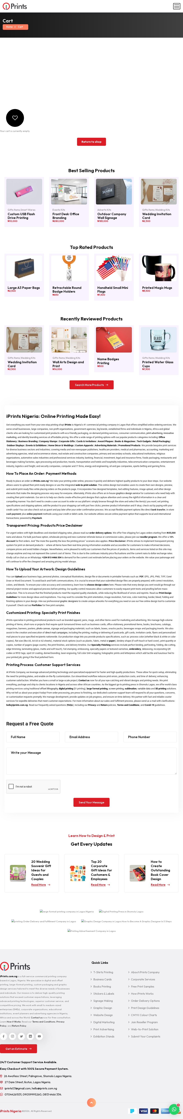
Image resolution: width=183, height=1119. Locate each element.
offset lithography (49, 688)
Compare (38, 202)
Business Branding (28, 441)
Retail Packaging (161, 441)
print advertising (154, 433)
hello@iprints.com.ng (17, 705)
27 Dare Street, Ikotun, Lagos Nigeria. (28, 1082)
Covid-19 (149, 705)
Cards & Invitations (86, 441)
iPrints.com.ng (40, 481)
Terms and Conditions (128, 705)
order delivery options (100, 532)
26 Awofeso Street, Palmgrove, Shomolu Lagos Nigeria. (38, 1076)
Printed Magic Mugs (157, 288)
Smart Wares (28, 209)
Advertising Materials (106, 445)
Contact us (84, 680)
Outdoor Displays (15, 445)
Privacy (92, 705)
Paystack (37, 518)
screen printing (116, 688)
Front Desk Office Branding (66, 216)
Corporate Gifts (67, 441)
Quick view (38, 193)
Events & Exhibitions (36, 445)
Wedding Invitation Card (156, 216)
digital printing (66, 688)
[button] (174, 1109)
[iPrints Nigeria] (15, 6)
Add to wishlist (38, 184)
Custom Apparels (84, 445)
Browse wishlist (173, 184)
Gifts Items (14, 209)
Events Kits (59, 209)
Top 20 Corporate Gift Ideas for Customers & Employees (101, 870)
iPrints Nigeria (10, 1111)
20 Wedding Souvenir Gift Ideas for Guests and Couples (41, 870)
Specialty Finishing (100, 645)
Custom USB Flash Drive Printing (21, 216)
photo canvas (43, 628)
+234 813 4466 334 (51, 557)
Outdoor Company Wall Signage (111, 216)
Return (104, 705)
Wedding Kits (162, 209)
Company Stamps (48, 441)
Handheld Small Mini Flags (112, 289)
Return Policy (19, 1025)
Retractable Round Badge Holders (67, 289)
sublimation (131, 688)
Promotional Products (129, 445)
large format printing (97, 688)
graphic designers (69, 601)
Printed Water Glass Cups (157, 364)
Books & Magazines (125, 441)
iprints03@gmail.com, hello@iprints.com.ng (31, 1088)
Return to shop (91, 141)
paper (112, 640)
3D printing (160, 688)
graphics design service (128, 493)
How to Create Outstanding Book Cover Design (160, 870)
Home (9, 26)
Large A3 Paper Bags (24, 288)
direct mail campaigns (56, 632)
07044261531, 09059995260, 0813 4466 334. (33, 1094)
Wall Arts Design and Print (68, 364)
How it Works (14, 1021)
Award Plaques (105, 441)
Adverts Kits (104, 209)
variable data (144, 688)
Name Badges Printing (108, 361)
